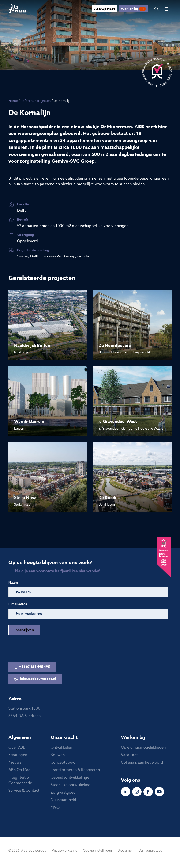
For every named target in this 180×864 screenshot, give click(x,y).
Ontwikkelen (61, 747)
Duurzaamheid (63, 800)
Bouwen (58, 755)
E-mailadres (17, 604)
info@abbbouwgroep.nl (38, 678)
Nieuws (14, 762)
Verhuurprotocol (151, 850)
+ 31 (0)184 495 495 (34, 666)
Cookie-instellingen (97, 850)
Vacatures (129, 755)
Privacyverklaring (64, 850)
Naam (13, 582)
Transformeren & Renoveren (75, 770)
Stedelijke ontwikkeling (70, 785)
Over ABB (16, 747)
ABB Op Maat (104, 8)
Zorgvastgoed (63, 792)
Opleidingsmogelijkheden (143, 747)
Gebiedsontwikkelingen (71, 777)
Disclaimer (125, 850)
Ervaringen (17, 755)
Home (13, 100)
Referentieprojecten (36, 100)
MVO (55, 807)
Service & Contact (23, 790)
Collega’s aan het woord (142, 762)
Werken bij (132, 8)
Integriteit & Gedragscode (20, 780)
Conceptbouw (63, 762)
